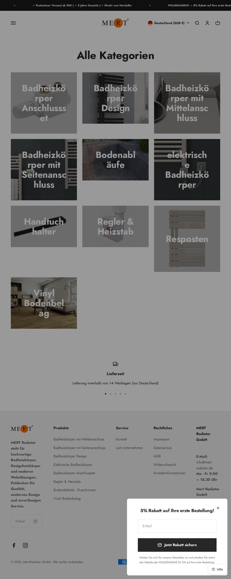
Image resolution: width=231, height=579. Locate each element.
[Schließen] (218, 508)
